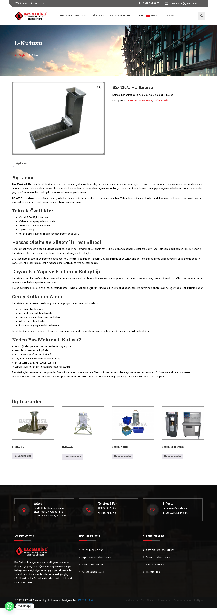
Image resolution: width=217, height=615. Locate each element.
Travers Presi (153, 572)
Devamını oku (22, 456)
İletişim (138, 15)
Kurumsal (81, 15)
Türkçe (155, 15)
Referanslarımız (120, 15)
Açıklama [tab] (21, 163)
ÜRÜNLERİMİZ (161, 101)
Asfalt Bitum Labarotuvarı (160, 550)
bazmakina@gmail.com (175, 508)
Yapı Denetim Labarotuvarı (96, 557)
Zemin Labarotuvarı (92, 565)
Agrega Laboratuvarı (93, 572)
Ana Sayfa (19, 55)
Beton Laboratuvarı (92, 550)
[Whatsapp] (9, 606)
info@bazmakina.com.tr (175, 513)
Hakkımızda (131, 600)
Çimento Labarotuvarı (158, 557)
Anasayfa (65, 15)
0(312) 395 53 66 (107, 513)
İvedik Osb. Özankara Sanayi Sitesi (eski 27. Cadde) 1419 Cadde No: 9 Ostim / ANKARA (50, 512)
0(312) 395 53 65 (107, 508)
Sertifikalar (147, 600)
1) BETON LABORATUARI (139, 101)
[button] (99, 87)
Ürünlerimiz (99, 15)
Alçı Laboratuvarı (155, 565)
